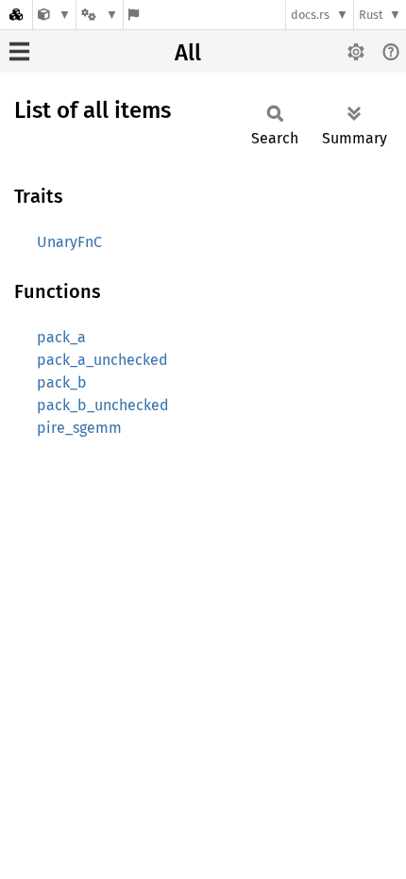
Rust (371, 15)
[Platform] (99, 14)
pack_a (61, 337)
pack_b (62, 382)
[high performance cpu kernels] (54, 14)
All (188, 53)
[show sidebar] (19, 51)
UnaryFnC (69, 242)
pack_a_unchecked (102, 360)
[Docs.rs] (16, 14)
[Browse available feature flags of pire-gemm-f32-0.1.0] (134, 14)
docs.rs (310, 15)
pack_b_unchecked (103, 405)
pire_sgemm (79, 428)
